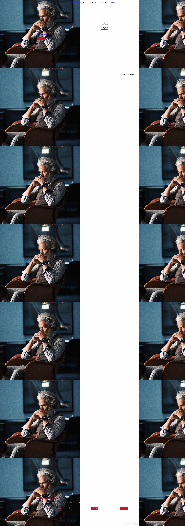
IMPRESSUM (137, 523)
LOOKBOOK (92, 2)
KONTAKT (112, 2)
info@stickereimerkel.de (44, 34)
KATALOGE (103, 2)
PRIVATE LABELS (81, 2)
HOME (72, 2)
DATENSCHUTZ (144, 523)
